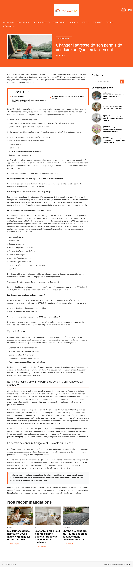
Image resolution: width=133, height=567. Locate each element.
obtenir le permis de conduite (62, 396)
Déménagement (64, 38)
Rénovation (66, 528)
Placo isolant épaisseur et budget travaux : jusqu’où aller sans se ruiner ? (113, 140)
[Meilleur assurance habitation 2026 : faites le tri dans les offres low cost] (20, 516)
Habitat (9, 528)
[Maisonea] (66, 10)
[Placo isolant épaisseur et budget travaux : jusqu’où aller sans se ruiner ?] (96, 140)
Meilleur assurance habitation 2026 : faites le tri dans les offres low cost (18, 535)
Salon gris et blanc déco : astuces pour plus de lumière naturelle (113, 118)
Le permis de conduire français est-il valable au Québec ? (68, 97)
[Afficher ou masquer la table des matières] (58, 92)
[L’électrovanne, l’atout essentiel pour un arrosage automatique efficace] (96, 129)
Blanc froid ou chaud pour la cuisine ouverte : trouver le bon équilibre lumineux (47, 537)
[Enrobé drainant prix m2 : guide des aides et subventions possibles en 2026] (76, 516)
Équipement (106, 126)
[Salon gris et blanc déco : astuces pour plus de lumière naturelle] (96, 118)
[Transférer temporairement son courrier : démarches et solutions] (96, 95)
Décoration (38, 528)
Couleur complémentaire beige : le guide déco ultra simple (113, 107)
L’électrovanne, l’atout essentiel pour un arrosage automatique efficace (112, 129)
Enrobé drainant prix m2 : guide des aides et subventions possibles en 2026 (75, 535)
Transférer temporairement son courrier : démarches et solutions (113, 96)
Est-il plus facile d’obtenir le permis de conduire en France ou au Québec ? (29, 101)
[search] (123, 10)
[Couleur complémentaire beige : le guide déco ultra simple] (96, 106)
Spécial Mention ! (18, 96)
